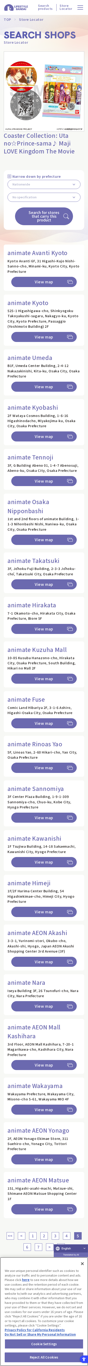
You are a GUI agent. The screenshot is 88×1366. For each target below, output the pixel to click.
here (26, 1279)
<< (10, 1235)
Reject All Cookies (44, 1357)
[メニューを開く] (80, 7)
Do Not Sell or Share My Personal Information (40, 1334)
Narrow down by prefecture (36, 176)
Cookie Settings (44, 1344)
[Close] (82, 1264)
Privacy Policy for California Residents (35, 1330)
